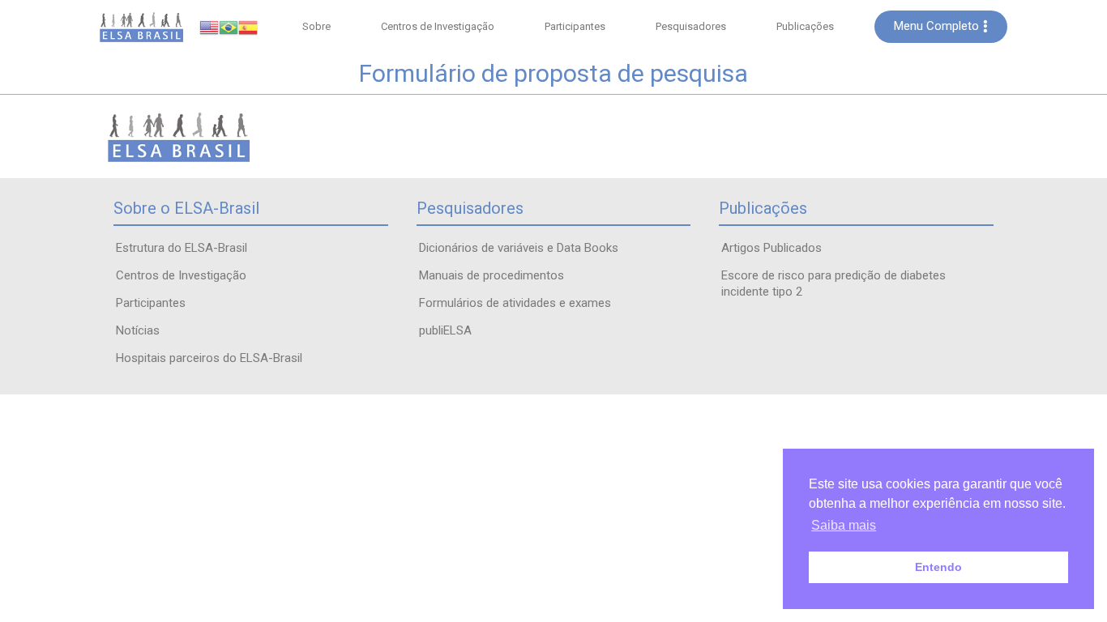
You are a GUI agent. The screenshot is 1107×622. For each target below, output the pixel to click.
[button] (940, 27)
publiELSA (445, 330)
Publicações (805, 26)
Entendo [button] (938, 566)
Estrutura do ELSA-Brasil (181, 248)
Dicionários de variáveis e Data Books (518, 248)
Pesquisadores (691, 26)
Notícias (138, 330)
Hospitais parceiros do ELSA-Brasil (209, 358)
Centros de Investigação (437, 26)
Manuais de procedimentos (491, 275)
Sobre (316, 26)
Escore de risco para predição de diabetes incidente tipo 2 (833, 283)
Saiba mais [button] (843, 525)
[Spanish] (248, 26)
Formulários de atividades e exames (515, 303)
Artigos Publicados (771, 248)
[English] (209, 26)
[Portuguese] (228, 26)
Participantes (575, 26)
